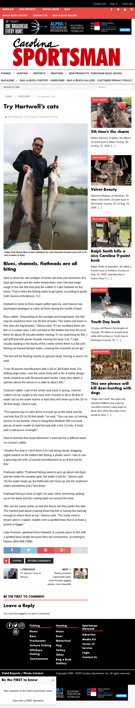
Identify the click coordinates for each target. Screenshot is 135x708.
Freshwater (38, 641)
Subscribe (127, 3)
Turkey (60, 650)
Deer (59, 636)
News (34, 631)
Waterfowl (63, 641)
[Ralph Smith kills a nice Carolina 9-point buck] (111, 232)
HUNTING (22, 73)
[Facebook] (111, 10)
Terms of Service (88, 646)
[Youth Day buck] (111, 303)
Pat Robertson (15, 116)
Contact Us (40, 16)
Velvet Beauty (104, 190)
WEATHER (57, 73)
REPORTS (39, 73)
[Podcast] (132, 10)
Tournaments (39, 659)
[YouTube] (125, 10)
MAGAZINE (7, 80)
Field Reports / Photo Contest (22, 673)
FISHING (6, 73)
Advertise (89, 634)
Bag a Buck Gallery (63, 661)
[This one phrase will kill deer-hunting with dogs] (111, 364)
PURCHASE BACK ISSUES (106, 73)
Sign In (114, 3)
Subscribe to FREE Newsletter (28, 700)
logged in (23, 613)
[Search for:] (113, 87)
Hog (59, 645)
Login (86, 652)
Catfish (16, 561)
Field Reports (27, 9)
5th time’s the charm (110, 132)
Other (60, 655)
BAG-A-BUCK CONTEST (15, 16)
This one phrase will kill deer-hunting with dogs (111, 388)
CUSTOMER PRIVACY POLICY (114, 80)
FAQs (67, 9)
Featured (32, 116)
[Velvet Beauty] (111, 170)
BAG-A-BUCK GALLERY (65, 16)
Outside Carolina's (39, 561)
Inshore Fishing (40, 645)
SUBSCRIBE (57, 80)
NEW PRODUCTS (79, 73)
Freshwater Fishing (48, 116)
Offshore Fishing (36, 652)
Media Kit (8, 9)
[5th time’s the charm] (111, 112)
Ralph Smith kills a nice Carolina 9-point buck (110, 256)
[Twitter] (118, 10)
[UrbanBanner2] (67, 32)
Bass (33, 636)
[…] (113, 145)
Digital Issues (51, 9)
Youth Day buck (105, 322)
